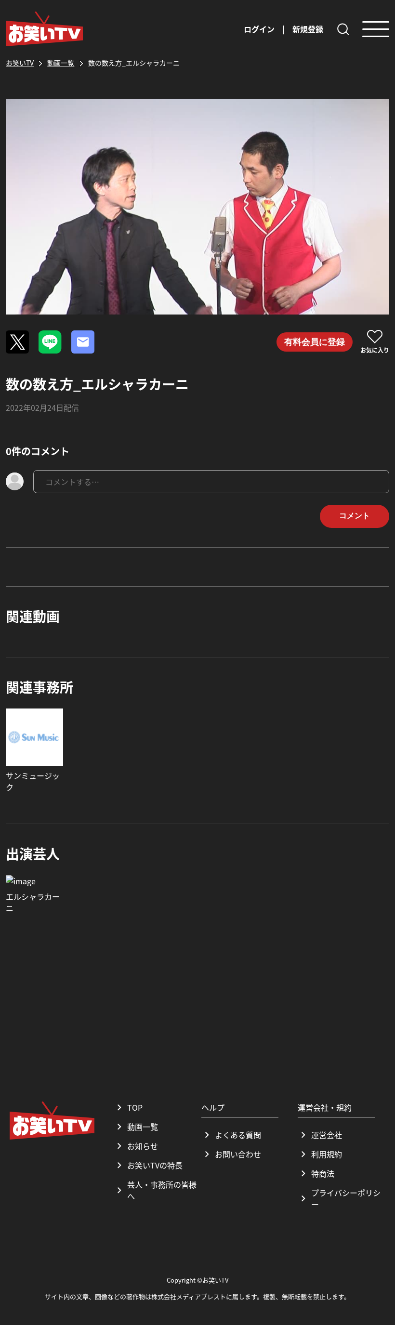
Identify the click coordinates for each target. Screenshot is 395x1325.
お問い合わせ (238, 1154)
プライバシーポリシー (346, 1198)
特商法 (322, 1173)
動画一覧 (142, 1126)
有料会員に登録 (314, 342)
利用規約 (326, 1154)
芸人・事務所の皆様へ (162, 1190)
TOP (135, 1107)
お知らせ (142, 1146)
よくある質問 (238, 1135)
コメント (354, 516)
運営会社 (326, 1135)
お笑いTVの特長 (155, 1165)
